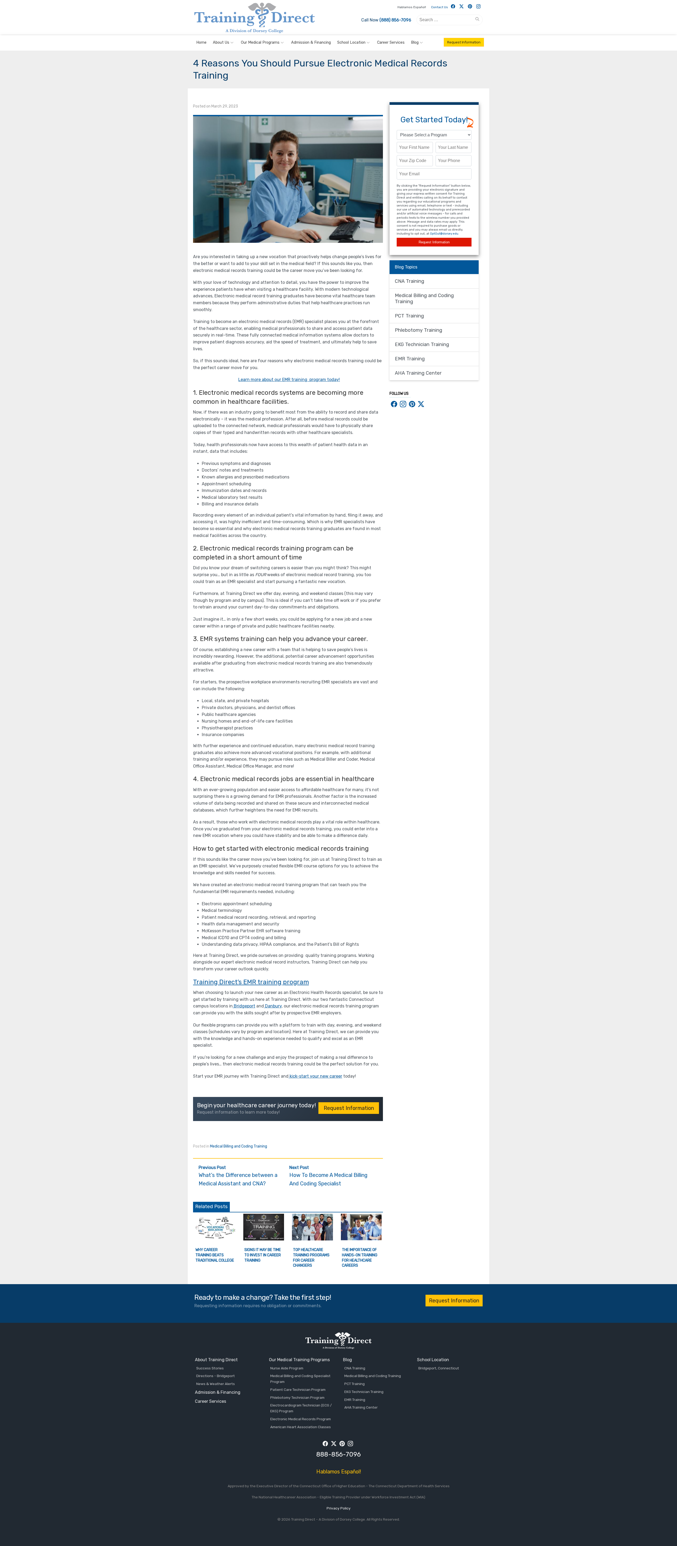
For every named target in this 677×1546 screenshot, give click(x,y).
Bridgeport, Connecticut (438, 1368)
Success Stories (210, 1368)
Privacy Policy (339, 1508)
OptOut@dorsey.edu (444, 233)
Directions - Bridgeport (215, 1376)
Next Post (328, 1176)
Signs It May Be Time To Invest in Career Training (262, 1255)
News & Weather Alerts (215, 1384)
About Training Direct (216, 1359)
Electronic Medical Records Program (300, 1419)
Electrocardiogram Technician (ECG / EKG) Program (301, 1408)
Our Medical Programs (260, 42)
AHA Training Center (418, 373)
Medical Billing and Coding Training (238, 1146)
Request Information (464, 42)
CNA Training (409, 281)
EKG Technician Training (422, 344)
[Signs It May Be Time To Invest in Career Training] (263, 1239)
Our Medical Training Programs (299, 1359)
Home (201, 42)
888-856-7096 (338, 1454)
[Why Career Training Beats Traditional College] (214, 1239)
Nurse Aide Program (286, 1368)
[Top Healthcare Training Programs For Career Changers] (312, 1239)
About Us (221, 42)
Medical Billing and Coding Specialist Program (300, 1379)
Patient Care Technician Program (298, 1389)
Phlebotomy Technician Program (297, 1397)
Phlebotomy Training (418, 330)
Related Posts (211, 1206)
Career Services (391, 42)
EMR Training (410, 359)
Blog (415, 42)
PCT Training (409, 316)
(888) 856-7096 (395, 20)
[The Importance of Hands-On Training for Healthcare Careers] (361, 1239)
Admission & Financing (311, 42)
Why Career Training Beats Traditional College (214, 1255)
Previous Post (238, 1176)
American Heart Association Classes (300, 1427)
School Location (351, 42)
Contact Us (439, 7)
